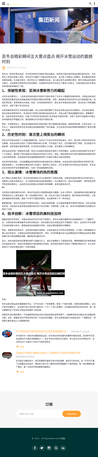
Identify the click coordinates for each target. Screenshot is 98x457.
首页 (17, 32)
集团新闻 (29, 32)
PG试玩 (62, 438)
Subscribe (71, 414)
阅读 (22, 347)
